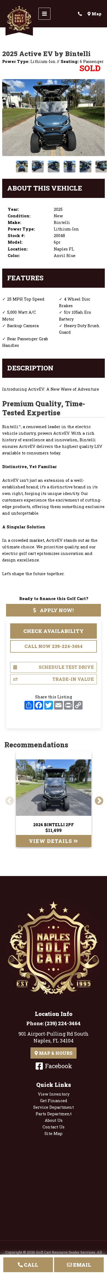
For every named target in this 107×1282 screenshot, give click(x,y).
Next (97, 799)
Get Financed (53, 1100)
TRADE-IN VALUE (73, 679)
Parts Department (54, 1113)
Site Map (53, 1133)
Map (96, 13)
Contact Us (53, 1127)
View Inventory (53, 1094)
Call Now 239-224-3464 (53, 646)
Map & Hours (55, 1053)
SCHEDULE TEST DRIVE (66, 667)
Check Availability (53, 631)
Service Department (53, 1107)
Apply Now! (56, 610)
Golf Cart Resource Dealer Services (65, 1252)
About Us (54, 1120)
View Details (51, 841)
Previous (7, 799)
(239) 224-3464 (63, 1023)
